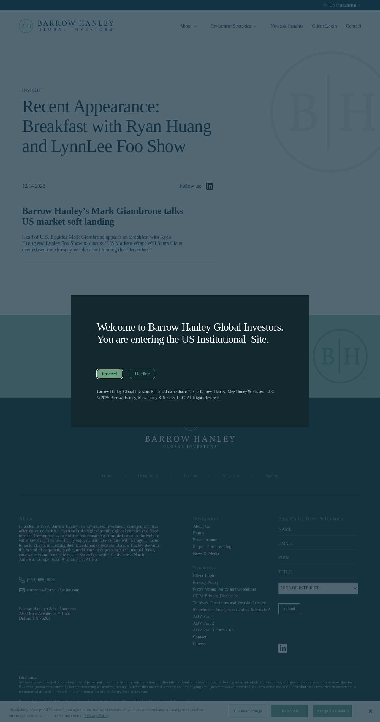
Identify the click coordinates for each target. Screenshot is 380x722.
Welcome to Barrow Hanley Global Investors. (190, 327)
